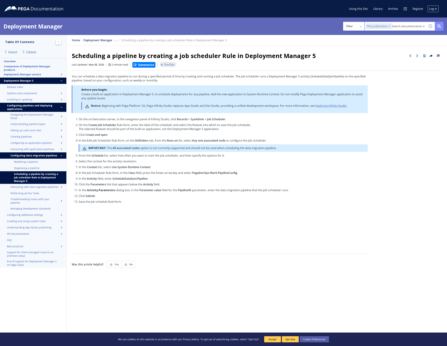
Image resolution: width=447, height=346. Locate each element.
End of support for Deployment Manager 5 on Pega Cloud (32, 263)
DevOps (169, 64)
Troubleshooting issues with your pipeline (29, 200)
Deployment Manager (97, 40)
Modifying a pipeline (26, 161)
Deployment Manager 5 (18, 80)
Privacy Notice (191, 339)
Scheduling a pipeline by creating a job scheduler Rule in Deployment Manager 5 (36, 177)
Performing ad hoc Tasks (24, 193)
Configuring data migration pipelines (33, 155)
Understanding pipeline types (27, 124)
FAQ (9, 240)
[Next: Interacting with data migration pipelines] (417, 55)
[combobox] (395, 26)
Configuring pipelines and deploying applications (29, 107)
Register (418, 9)
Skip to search (42, 4)
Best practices (15, 246)
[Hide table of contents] (58, 42)
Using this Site (358, 9)
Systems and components (22, 93)
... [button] (117, 40)
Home (76, 40)
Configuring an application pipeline (31, 143)
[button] (389, 26)
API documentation (18, 233)
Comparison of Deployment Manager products (27, 68)
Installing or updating (19, 99)
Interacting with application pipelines (32, 149)
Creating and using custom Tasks (26, 221)
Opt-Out (290, 339)
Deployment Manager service (22, 74)
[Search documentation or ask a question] (439, 26)
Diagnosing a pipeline (26, 168)
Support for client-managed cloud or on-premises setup (30, 254)
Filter (349, 26)
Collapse (31, 51)
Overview (10, 61)
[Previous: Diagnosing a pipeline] (410, 55)
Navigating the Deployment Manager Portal (32, 116)
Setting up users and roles (25, 130)
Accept (273, 339)
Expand (12, 51)
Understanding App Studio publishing (29, 227)
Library (378, 9)
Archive (393, 9)
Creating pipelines (21, 136)
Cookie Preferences (314, 339)
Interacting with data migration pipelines (34, 187)
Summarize (146, 65)
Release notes (15, 87)
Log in (433, 9)
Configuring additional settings (25, 215)
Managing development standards (30, 208)
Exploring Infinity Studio (331, 106)
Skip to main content (15, 4)
